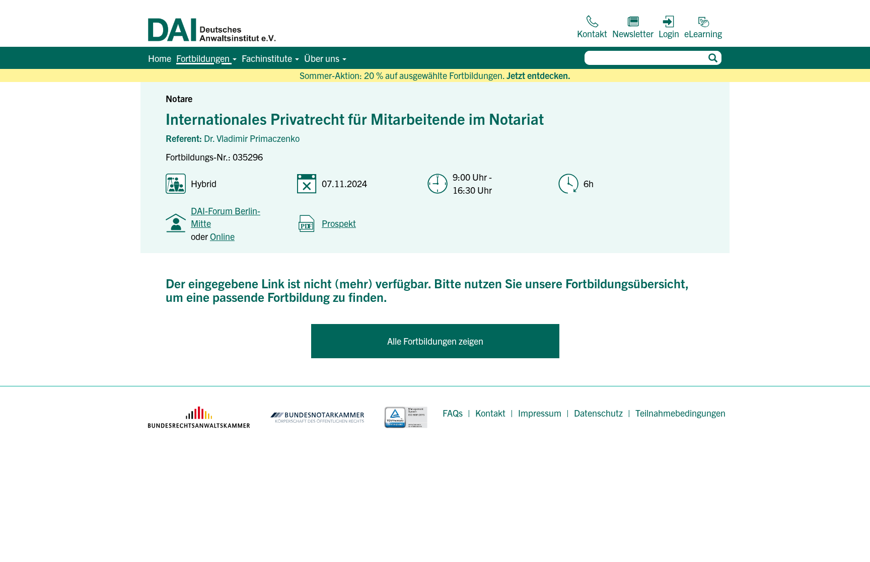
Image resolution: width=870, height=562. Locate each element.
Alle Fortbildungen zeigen (435, 341)
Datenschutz (598, 413)
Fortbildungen (204, 58)
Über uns (322, 58)
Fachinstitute (268, 58)
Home (159, 58)
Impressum (539, 413)
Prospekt (339, 223)
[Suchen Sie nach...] (712, 58)
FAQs (453, 413)
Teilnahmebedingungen (680, 413)
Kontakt (490, 413)
